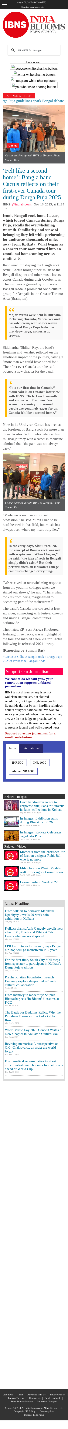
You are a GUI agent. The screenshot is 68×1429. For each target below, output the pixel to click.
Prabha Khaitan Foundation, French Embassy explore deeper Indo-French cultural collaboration (30, 981)
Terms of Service (16, 1398)
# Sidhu (19, 657)
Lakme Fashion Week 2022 (39, 882)
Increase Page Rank (34, 1414)
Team (20, 1394)
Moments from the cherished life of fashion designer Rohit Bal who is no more (42, 855)
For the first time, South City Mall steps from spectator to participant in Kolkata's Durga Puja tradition (33, 963)
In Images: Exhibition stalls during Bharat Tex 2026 (39, 820)
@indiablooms (22, 204)
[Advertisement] (34, 1234)
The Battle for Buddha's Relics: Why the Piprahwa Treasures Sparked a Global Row (33, 1016)
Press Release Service (22, 1401)
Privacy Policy (57, 1394)
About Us (8, 1394)
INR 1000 (39, 762)
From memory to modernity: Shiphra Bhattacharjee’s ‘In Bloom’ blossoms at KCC (32, 998)
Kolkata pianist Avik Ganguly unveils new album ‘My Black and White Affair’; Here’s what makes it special (34, 932)
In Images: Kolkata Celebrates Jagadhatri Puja (41, 834)
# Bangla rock (34, 657)
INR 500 (17, 762)
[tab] (12, 748)
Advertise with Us (36, 1394)
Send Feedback (52, 1398)
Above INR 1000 (23, 771)
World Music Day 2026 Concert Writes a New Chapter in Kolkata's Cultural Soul (33, 1032)
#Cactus (8, 657)
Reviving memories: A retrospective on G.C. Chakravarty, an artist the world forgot (32, 1047)
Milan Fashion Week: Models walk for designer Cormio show (41, 870)
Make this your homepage (32, 7)
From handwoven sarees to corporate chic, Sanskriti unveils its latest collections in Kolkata (42, 806)
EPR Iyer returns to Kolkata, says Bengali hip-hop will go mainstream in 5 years (34, 948)
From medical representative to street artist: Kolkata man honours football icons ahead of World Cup (34, 1065)
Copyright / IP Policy (24, 1411)
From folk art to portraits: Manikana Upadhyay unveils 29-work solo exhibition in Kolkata (30, 914)
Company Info (47, 1411)
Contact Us (34, 1398)
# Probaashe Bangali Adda (28, 661)
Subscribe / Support (47, 1401)
